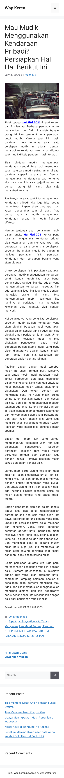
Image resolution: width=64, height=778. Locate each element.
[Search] (54, 675)
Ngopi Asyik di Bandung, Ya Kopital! (28, 726)
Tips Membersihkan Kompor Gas (25, 712)
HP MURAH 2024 (16, 652)
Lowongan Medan (16, 656)
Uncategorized (18, 616)
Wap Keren (15, 7)
